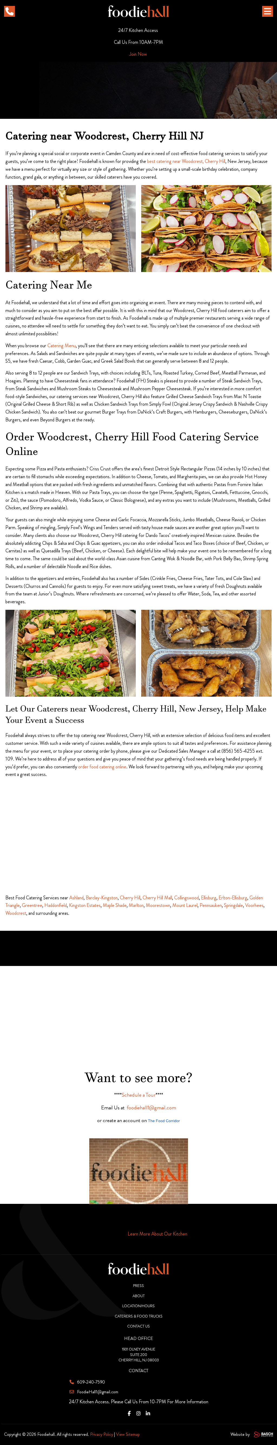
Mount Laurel (184, 905)
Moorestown (158, 905)
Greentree (32, 905)
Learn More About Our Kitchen (157, 1233)
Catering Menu (61, 345)
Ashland (76, 897)
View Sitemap (128, 1434)
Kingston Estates (85, 905)
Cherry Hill (130, 897)
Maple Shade (115, 905)
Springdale (233, 905)
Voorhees (254, 905)
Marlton (136, 905)
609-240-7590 (91, 1382)
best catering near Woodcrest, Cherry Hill (186, 161)
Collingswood (186, 897)
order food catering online (102, 766)
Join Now (138, 54)
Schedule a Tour (139, 1095)
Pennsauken (211, 905)
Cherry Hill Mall (157, 897)
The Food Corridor (164, 1121)
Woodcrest (15, 913)
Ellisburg (208, 897)
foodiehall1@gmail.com (151, 1108)
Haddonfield (55, 905)
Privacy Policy (101, 1434)
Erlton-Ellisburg (233, 897)
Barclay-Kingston (102, 897)
